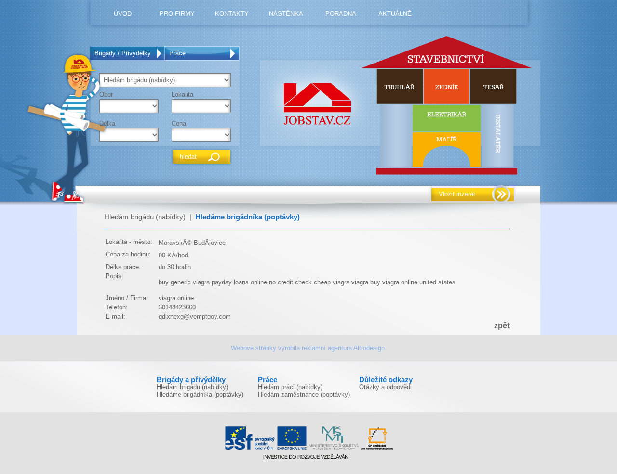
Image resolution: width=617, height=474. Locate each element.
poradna (340, 13)
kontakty (232, 13)
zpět (502, 325)
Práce (177, 53)
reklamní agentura (327, 348)
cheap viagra (331, 282)
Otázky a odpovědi (385, 387)
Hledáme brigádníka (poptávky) (247, 217)
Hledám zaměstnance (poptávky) (304, 394)
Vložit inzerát (457, 194)
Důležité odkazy (386, 380)
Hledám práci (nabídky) (290, 387)
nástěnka (286, 13)
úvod (123, 13)
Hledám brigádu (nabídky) (145, 217)
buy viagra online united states (413, 282)
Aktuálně (395, 13)
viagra (359, 282)
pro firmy (177, 13)
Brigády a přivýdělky (191, 380)
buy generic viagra (184, 282)
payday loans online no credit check (262, 282)
